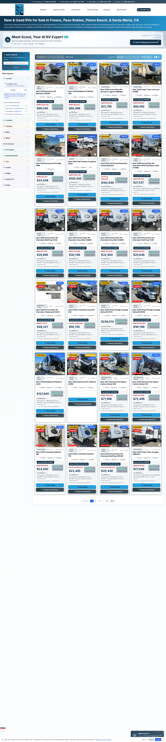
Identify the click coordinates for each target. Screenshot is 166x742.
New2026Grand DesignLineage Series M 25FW (146, 311)
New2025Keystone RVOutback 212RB (82, 383)
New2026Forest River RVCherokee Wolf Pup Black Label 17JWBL (146, 165)
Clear (25, 90)
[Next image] (62, 73)
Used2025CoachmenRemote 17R (81, 455)
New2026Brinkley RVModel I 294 (80, 92)
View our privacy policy (103, 739)
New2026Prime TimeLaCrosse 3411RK (146, 90)
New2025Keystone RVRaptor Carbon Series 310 (146, 383)
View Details (51, 124)
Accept (158, 739)
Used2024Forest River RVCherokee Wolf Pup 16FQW (111, 455)
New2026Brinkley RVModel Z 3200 (49, 383)
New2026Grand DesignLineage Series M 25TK (114, 311)
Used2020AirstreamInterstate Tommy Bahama (113, 164)
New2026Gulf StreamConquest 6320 (82, 163)
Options (144, 739)
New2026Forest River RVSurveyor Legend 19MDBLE (111, 90)
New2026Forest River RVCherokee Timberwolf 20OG (48, 311)
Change (13, 90)
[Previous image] (37, 73)
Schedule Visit (145, 10)
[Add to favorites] (63, 82)
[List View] (158, 57)
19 (107, 501)
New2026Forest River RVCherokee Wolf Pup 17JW (47, 239)
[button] (83, 39)
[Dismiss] (132, 732)
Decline (151, 739)
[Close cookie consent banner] (163, 739)
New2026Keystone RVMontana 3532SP (46, 92)
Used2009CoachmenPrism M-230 (81, 311)
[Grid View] (155, 57)
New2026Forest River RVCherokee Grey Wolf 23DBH (79, 239)
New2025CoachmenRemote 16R (48, 453)
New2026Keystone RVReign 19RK (48, 164)
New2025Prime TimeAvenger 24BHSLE (146, 453)
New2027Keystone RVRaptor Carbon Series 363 (113, 383)
